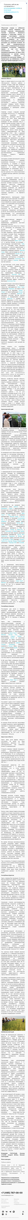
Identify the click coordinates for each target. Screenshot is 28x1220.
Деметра (19, 293)
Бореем (16, 260)
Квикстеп (19, 529)
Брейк (22, 531)
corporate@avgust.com (7, 1195)
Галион (12, 529)
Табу (22, 244)
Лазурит (21, 539)
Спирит (3, 292)
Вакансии (16, 1199)
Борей (15, 531)
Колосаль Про (19, 258)
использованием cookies (12, 8)
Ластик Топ (18, 253)
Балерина (4, 508)
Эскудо (21, 292)
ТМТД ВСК (19, 523)
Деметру (9, 298)
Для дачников (5, 1202)
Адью (10, 508)
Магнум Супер (14, 516)
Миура (20, 536)
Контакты (3, 1201)
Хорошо (8, 17)
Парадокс (12, 288)
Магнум (3, 582)
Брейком (3, 521)
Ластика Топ (16, 274)
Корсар (10, 541)
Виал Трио (21, 287)
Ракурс (21, 290)
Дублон (16, 506)
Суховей (21, 542)
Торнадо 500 (12, 542)
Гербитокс (4, 536)
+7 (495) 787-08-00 (12, 1192)
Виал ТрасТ (18, 240)
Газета (15, 1201)
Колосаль (8, 531)
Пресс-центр (4, 1199)
